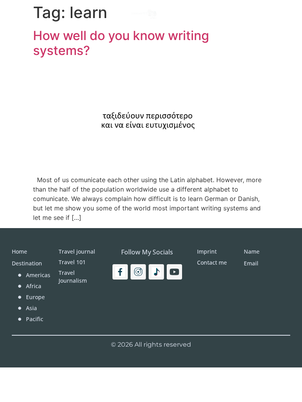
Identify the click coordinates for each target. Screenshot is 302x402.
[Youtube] (174, 272)
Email (251, 263)
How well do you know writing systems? (121, 43)
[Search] (273, 13)
